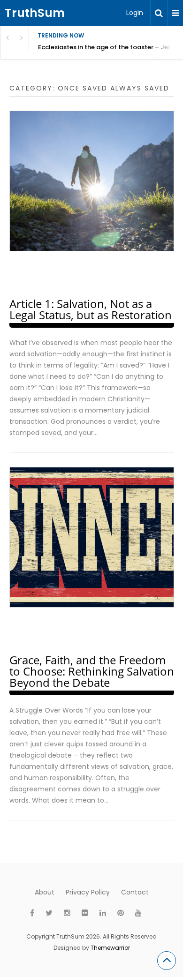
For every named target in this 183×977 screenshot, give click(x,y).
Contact (135, 892)
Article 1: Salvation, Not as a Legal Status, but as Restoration (90, 309)
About (44, 892)
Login (134, 12)
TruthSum (35, 13)
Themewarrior (110, 948)
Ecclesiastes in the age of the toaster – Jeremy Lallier (110, 47)
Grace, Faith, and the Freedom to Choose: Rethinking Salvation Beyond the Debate (91, 671)
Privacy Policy (88, 892)
